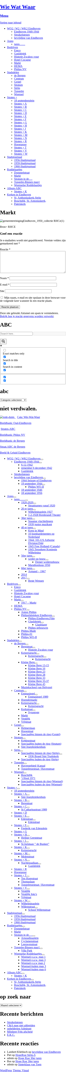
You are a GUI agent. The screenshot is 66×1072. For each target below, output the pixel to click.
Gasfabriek (20, 53)
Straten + (12, 97)
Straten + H (20, 125)
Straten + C (20, 109)
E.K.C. (11, 1034)
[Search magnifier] (3, 341)
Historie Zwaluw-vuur (26, 56)
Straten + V (20, 150)
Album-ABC (14, 188)
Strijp (17, 88)
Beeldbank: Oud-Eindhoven (15, 423)
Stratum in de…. (23, 178)
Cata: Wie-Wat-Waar (28, 417)
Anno (10, 41)
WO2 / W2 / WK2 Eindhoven (23, 28)
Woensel (19, 94)
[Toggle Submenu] (41, 459)
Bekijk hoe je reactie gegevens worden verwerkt (27, 316)
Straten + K (20, 131)
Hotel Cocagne (22, 59)
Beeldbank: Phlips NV (12, 434)
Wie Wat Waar (17, 7)
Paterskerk (20, 203)
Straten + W (20, 153)
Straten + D (20, 113)
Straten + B (20, 106)
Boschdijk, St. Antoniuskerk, (30, 200)
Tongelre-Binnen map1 (27, 182)
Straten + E (20, 116)
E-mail (5, 284)
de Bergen (20, 75)
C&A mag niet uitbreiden (21, 1025)
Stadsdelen (13, 72)
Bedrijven (12, 47)
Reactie (5, 249)
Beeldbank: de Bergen (12, 440)
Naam (4, 278)
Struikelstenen (22, 34)
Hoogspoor (20, 144)
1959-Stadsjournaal (25, 163)
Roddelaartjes (14, 169)
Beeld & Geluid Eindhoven (15, 452)
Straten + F (20, 119)
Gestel (17, 81)
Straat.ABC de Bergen (12, 446)
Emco (17, 50)
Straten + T (20, 147)
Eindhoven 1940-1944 (26, 31)
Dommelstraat (22, 172)
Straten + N (20, 138)
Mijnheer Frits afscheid (20, 1031)
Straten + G (20, 122)
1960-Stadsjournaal (25, 166)
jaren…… (19, 44)
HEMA (18, 66)
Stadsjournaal (14, 156)
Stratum (18, 84)
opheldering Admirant (19, 1028)
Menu (4, 16)
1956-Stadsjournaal (25, 160)
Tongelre (19, 91)
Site (2, 291)
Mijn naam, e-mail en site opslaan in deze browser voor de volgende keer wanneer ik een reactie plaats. (32, 299)
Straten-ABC (8, 428)
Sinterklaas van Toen (29, 1064)
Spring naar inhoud (10, 22)
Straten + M (20, 135)
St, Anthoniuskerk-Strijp (27, 197)
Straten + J (20, 128)
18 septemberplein (24, 100)
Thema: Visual (21, 1070)
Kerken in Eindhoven (19, 194)
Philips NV (20, 69)
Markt (17, 62)
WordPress (6, 1070)
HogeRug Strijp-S (25, 1055)
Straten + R (20, 141)
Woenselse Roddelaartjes (28, 185)
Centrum (19, 78)
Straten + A (20, 103)
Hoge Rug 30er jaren (30, 1058)
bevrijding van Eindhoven (28, 37)
